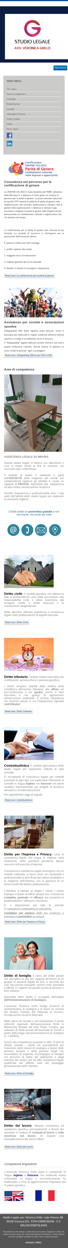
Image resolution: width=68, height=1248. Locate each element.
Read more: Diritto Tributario (18, 711)
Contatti (10, 109)
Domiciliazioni (13, 104)
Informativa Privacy (16, 114)
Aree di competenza (16, 94)
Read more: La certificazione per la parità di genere (29, 275)
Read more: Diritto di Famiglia (19, 1073)
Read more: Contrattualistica (18, 800)
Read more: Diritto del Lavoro (19, 1146)
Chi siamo (11, 89)
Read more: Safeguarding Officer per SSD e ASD (28, 355)
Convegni (11, 99)
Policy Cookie (13, 119)
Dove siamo (12, 129)
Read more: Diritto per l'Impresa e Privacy (25, 921)
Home (9, 124)
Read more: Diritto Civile (16, 622)
